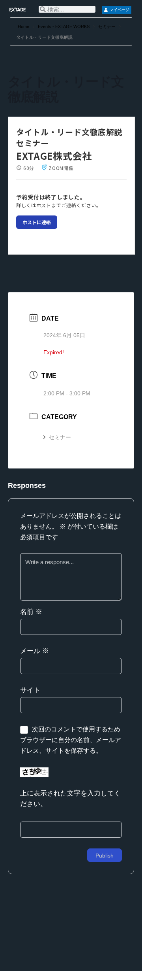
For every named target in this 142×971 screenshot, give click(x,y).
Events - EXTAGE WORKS (64, 26)
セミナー (107, 26)
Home (24, 26)
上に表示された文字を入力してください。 (70, 799)
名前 (31, 612)
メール (34, 651)
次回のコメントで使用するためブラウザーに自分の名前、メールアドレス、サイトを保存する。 (70, 740)
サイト (30, 690)
